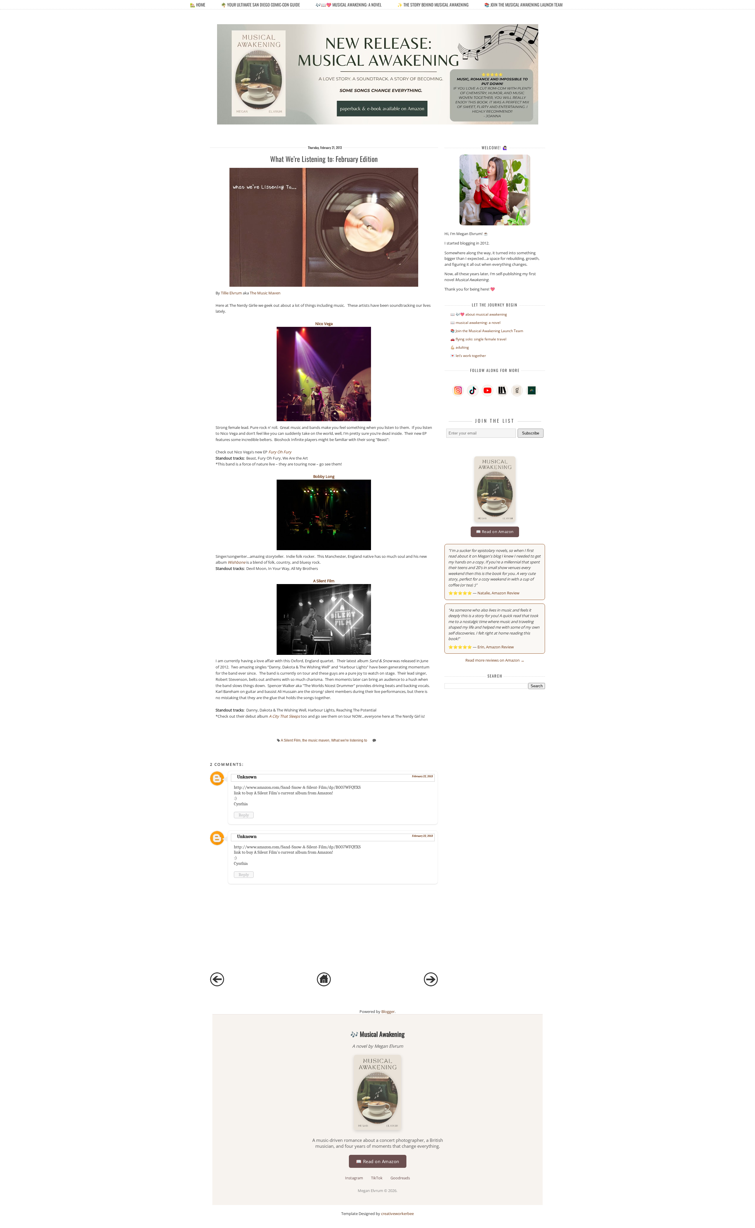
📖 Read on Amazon (495, 531)
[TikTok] (473, 390)
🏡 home (198, 4)
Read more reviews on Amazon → (494, 660)
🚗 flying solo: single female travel (478, 339)
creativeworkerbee (397, 1213)
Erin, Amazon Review (495, 647)
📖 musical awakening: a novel (475, 322)
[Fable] (532, 390)
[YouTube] (487, 390)
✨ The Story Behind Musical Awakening (433, 4)
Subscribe (530, 433)
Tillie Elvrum (231, 293)
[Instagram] (458, 390)
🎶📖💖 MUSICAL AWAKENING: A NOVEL (349, 4)
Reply (244, 815)
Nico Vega (324, 323)
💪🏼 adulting (459, 347)
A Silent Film (323, 580)
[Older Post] (431, 985)
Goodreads (400, 1178)
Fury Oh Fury (279, 452)
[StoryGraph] (502, 390)
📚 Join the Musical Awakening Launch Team (523, 4)
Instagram (354, 1178)
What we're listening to (349, 740)
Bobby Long (323, 476)
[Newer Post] (217, 985)
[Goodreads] (517, 390)
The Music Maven (265, 293)
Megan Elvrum (371, 1190)
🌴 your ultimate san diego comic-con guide (260, 4)
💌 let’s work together (468, 355)
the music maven (315, 740)
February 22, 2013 (422, 776)
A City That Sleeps (284, 716)
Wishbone (236, 562)
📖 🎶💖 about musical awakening (478, 314)
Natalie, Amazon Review (498, 593)
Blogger (388, 1011)
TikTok (377, 1178)
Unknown (247, 777)
